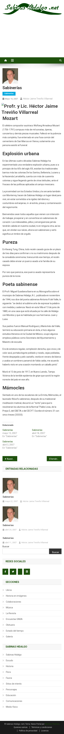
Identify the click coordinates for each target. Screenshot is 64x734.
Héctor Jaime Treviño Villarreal (38, 98)
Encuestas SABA (14, 619)
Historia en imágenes (16, 596)
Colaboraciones (13, 602)
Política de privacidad (28, 731)
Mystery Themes (52, 724)
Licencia (44, 731)
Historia (9, 666)
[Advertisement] (32, 39)
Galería (9, 636)
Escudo (9, 660)
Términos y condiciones (41, 727)
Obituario (10, 625)
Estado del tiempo (15, 631)
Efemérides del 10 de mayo (55, 459)
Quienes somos (20, 727)
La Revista (11, 613)
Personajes (11, 689)
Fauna (9, 678)
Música (9, 607)
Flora (8, 672)
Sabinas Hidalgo (14, 654)
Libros (9, 590)
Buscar (5, 546)
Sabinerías (9, 93)
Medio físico (12, 707)
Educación (11, 695)
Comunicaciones (14, 701)
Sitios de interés (14, 683)
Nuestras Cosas (12, 459)
